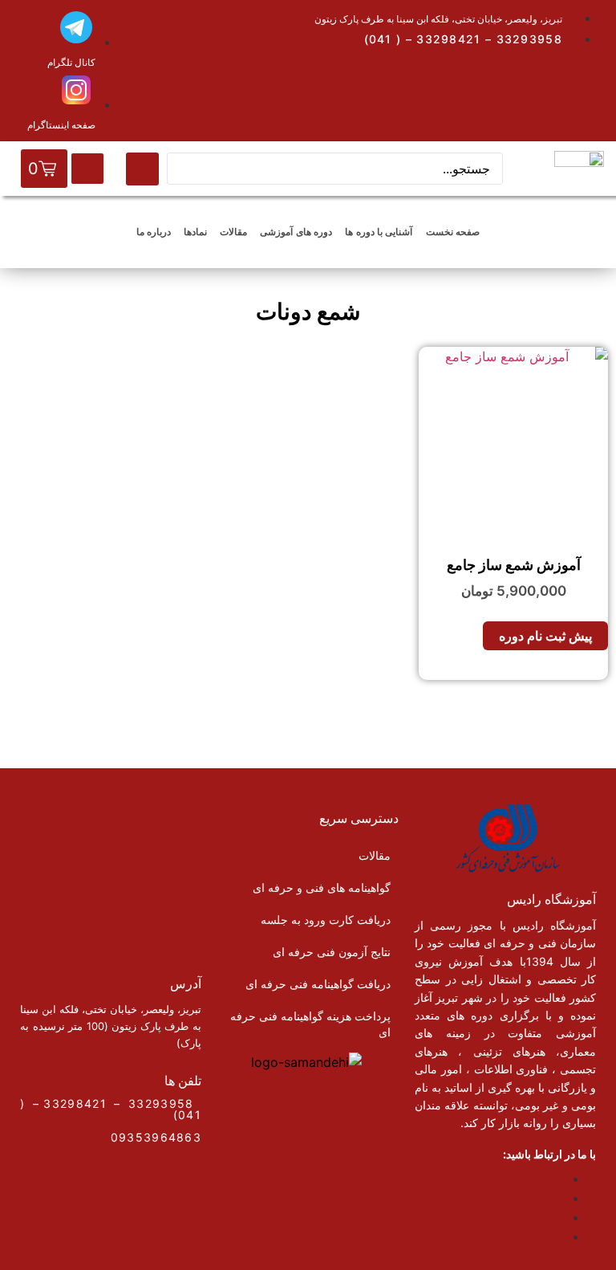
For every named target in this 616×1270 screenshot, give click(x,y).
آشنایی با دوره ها (378, 232)
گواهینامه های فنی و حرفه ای (322, 887)
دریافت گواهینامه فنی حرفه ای (318, 984)
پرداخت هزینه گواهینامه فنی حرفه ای (310, 1024)
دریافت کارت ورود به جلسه (326, 919)
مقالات (233, 232)
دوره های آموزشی (296, 232)
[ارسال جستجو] (142, 169)
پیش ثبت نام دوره (545, 636)
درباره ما (153, 232)
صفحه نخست (453, 232)
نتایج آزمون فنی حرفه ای (332, 952)
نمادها (195, 232)
